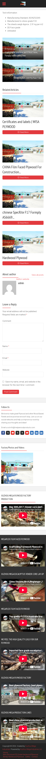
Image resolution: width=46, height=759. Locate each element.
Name (5, 346)
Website (5, 370)
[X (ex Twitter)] (8, 433)
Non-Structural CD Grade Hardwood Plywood (20, 755)
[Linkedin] (32, 433)
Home (5, 753)
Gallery (27, 757)
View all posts (38, 275)
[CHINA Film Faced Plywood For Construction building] (23, 151)
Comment (6, 321)
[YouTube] (13, 433)
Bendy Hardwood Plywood (13, 757)
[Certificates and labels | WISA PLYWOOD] (23, 106)
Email (5, 358)
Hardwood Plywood (14, 257)
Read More (24, 132)
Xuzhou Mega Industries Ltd (31, 749)
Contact (35, 757)
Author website (22, 279)
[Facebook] (3, 433)
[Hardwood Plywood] (23, 242)
